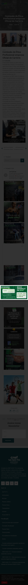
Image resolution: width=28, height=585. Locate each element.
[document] (14, 292)
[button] (26, 287)
